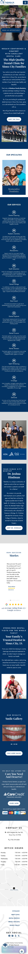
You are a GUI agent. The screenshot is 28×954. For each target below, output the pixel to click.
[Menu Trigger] (25, 2)
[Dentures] (14, 394)
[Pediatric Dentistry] (14, 230)
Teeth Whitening (14, 364)
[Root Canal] (14, 298)
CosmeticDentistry (14, 190)
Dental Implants (14, 316)
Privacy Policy (15, 925)
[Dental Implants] (14, 313)
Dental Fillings (14, 284)
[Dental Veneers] (14, 345)
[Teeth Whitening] (14, 360)
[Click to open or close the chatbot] (21, 951)
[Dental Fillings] (14, 281)
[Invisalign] (14, 377)
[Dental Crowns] (14, 330)
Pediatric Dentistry (14, 234)
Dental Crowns (14, 333)
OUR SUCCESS (14, 553)
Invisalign (14, 381)
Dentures (14, 397)
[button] (6, 580)
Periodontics (14, 250)
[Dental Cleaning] (14, 212)
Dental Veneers (14, 348)
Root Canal (14, 301)
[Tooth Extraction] (14, 266)
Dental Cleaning (14, 215)
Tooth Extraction (14, 269)
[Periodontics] (14, 247)
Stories (14, 555)
